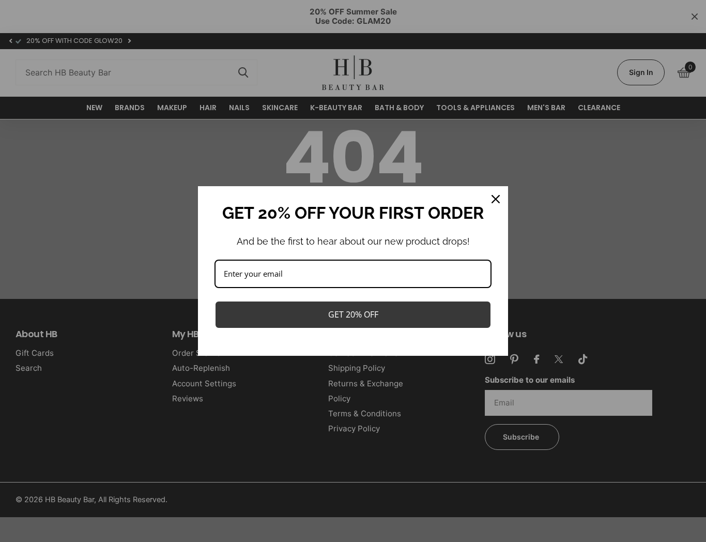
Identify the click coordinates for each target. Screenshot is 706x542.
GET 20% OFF (353, 314)
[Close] (495, 199)
